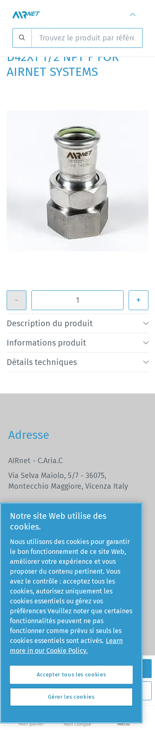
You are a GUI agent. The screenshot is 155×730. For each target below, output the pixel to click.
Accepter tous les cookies (71, 674)
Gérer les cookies (71, 697)
